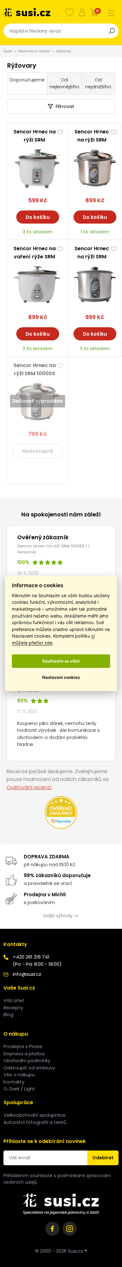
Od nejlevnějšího (64, 83)
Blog (8, 1014)
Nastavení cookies (61, 677)
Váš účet (13, 1000)
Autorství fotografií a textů (34, 1122)
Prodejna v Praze (22, 1046)
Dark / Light (22, 1088)
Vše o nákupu (19, 1074)
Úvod (7, 51)
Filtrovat (65, 106)
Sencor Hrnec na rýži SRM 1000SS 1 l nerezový (34, 373)
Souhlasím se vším (61, 661)
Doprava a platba (23, 1053)
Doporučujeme (27, 79)
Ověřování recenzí (29, 787)
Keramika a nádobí (34, 51)
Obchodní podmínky (26, 1060)
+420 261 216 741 (31, 957)
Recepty (13, 1007)
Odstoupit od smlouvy (29, 1067)
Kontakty (13, 1081)
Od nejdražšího (98, 83)
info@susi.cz (27, 974)
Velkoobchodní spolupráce (34, 1115)
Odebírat (103, 1158)
